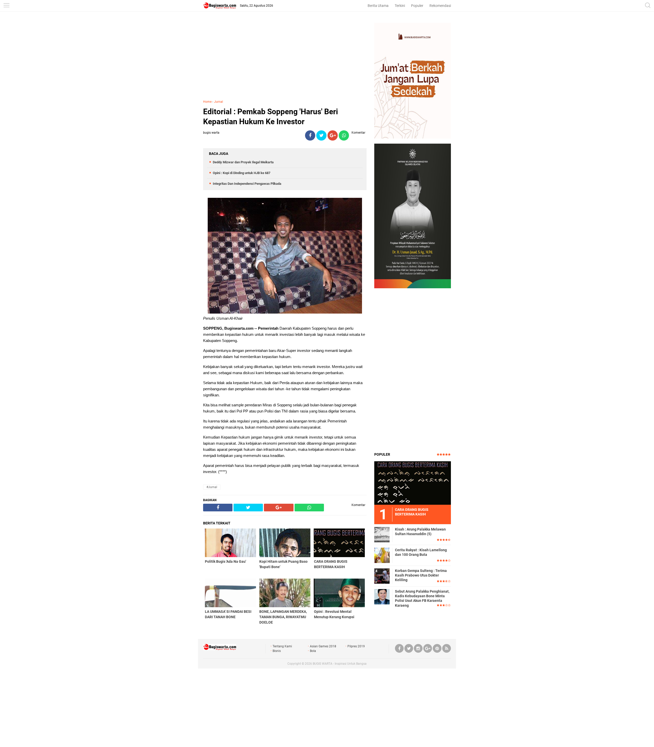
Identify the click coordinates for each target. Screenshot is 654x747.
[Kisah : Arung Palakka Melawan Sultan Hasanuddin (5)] (382, 534)
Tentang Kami (282, 646)
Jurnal (218, 102)
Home (207, 102)
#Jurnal (211, 487)
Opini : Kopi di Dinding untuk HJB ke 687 (241, 173)
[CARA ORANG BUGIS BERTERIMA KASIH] (412, 482)
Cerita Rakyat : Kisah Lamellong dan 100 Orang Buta (421, 552)
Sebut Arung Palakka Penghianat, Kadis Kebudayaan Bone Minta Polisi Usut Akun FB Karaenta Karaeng (422, 598)
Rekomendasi (440, 6)
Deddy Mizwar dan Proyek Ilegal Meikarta (243, 162)
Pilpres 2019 (356, 646)
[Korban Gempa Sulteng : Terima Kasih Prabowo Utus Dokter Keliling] (382, 575)
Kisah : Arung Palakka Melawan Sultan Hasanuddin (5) (420, 531)
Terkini (400, 6)
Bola (313, 651)
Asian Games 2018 (323, 646)
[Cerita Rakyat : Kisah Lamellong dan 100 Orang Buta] (382, 555)
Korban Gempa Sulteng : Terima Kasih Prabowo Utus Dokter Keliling (421, 575)
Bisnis (277, 651)
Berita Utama (378, 6)
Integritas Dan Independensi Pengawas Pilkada (247, 184)
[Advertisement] (285, 58)
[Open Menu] (6, 6)
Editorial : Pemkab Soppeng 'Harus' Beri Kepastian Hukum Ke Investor (270, 116)
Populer (417, 6)
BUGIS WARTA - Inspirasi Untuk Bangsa (340, 663)
